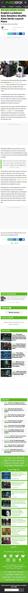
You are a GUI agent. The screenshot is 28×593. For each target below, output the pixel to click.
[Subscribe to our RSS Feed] (5, 556)
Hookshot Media (12, 565)
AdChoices (22, 566)
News (2, 10)
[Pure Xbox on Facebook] (20, 560)
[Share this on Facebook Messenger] (23, 34)
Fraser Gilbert (4, 29)
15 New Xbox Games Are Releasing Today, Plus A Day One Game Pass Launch (14, 451)
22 (17, 243)
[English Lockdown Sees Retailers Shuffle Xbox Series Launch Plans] (14, 69)
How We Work (20, 458)
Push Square (20, 572)
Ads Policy (15, 463)
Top (5, 458)
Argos (6, 110)
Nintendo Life (11, 572)
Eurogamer (19, 577)
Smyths (13, 110)
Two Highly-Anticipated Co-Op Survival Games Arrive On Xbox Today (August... (14, 431)
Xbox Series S (21, 10)
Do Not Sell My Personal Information (14, 568)
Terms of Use (7, 463)
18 (10, 349)
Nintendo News (7, 577)
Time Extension (9, 574)
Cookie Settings (9, 465)
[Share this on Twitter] (17, 34)
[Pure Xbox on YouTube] (11, 556)
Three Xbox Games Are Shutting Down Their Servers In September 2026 (14, 426)
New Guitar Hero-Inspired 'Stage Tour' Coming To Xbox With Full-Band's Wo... (14, 416)
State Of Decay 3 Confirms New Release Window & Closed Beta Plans (14, 445)
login (21, 322)
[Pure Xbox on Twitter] (17, 556)
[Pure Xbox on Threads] (14, 560)
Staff (14, 458)
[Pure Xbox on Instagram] (8, 560)
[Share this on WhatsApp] (8, 34)
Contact (13, 460)
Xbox (7, 10)
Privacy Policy (20, 460)
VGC (24, 577)
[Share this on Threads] (20, 34)
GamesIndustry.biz (10, 579)
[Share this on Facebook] (14, 34)
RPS (22, 579)
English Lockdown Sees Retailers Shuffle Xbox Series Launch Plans (13, 17)
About (9, 458)
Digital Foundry (19, 574)
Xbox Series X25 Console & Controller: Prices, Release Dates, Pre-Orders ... (14, 410)
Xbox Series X (13, 10)
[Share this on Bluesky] (11, 34)
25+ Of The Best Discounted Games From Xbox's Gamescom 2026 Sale (15, 441)
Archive (22, 463)
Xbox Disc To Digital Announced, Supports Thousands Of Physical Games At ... (15, 404)
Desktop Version (19, 465)
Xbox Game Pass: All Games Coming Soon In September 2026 (13, 421)
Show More (14, 547)
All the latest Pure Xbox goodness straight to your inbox (14, 586)
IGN (13, 577)
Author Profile (11, 302)
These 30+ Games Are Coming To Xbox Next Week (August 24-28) (15, 436)
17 (10, 367)
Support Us (7, 460)
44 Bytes (16, 566)
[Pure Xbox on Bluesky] (23, 556)
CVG (18, 579)
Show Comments (14, 312)
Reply (18, 302)
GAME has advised (22, 179)
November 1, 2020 (14, 167)
